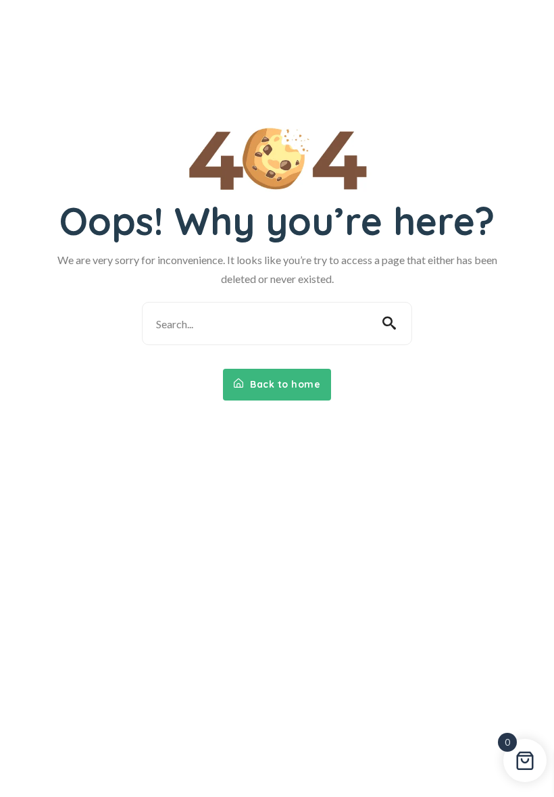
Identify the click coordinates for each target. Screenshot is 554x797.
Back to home (284, 384)
